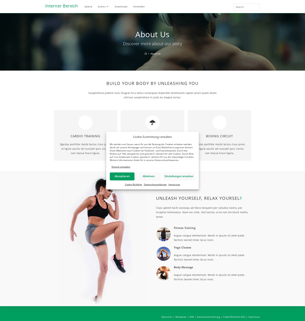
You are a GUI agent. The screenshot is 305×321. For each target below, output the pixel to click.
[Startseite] (146, 53)
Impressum (174, 184)
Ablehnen (149, 176)
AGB (191, 316)
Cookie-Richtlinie (133, 184)
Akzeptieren (122, 176)
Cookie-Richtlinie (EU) (234, 316)
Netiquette (180, 316)
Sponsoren (166, 316)
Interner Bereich (61, 6)
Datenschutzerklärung (155, 184)
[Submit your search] (256, 7)
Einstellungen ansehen (179, 176)
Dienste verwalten (121, 166)
